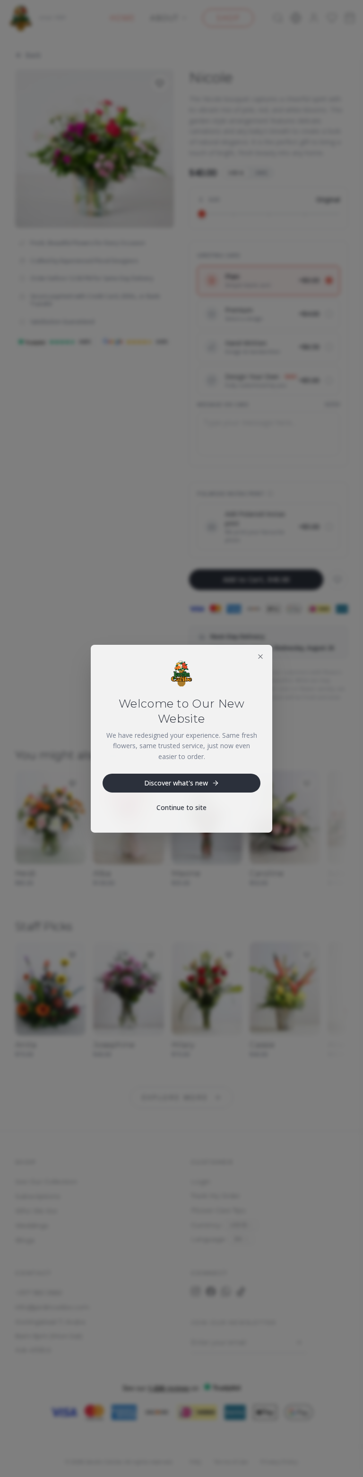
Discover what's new (176, 782)
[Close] (260, 656)
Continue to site (181, 807)
